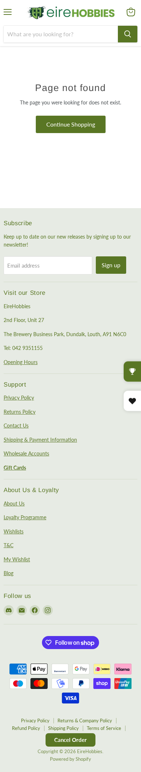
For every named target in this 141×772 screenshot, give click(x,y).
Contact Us (16, 425)
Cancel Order (70, 739)
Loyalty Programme (25, 517)
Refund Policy (26, 728)
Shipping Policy (63, 728)
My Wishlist (17, 559)
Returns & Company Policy (84, 720)
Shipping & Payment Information (40, 440)
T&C (8, 545)
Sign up (111, 264)
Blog (8, 573)
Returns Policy (19, 412)
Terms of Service (104, 728)
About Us (14, 503)
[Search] (127, 34)
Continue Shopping (70, 124)
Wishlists (14, 531)
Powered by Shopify (70, 759)
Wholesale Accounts (26, 453)
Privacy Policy (19, 398)
